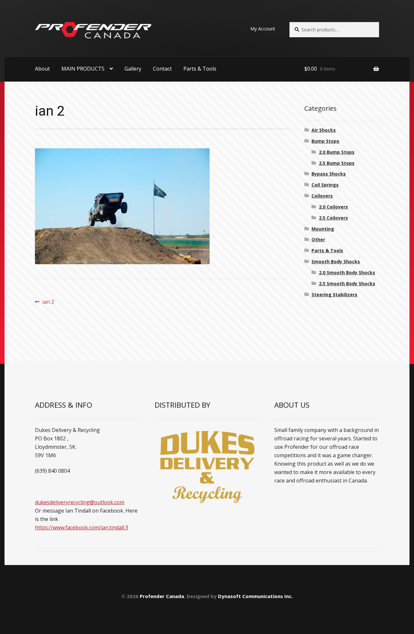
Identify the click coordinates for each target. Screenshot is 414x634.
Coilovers (322, 196)
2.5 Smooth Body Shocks (347, 283)
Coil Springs (325, 185)
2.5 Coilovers (333, 218)
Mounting (322, 229)
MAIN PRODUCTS (82, 68)
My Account (262, 29)
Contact (162, 68)
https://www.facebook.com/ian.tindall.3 (81, 527)
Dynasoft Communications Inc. (255, 596)
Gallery (133, 68)
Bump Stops (325, 141)
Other (318, 239)
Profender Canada (162, 596)
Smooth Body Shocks (335, 261)
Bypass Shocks (328, 174)
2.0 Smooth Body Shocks (347, 272)
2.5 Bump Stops (336, 163)
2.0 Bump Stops (336, 152)
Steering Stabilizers (334, 294)
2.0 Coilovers (333, 207)
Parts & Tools (199, 68)
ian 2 (48, 302)
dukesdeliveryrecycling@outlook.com (79, 502)
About (42, 68)
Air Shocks (323, 130)
